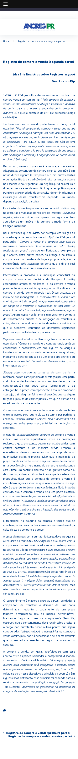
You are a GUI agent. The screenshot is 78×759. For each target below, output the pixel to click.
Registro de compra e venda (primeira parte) (38, 733)
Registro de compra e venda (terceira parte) (40, 736)
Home (6, 41)
